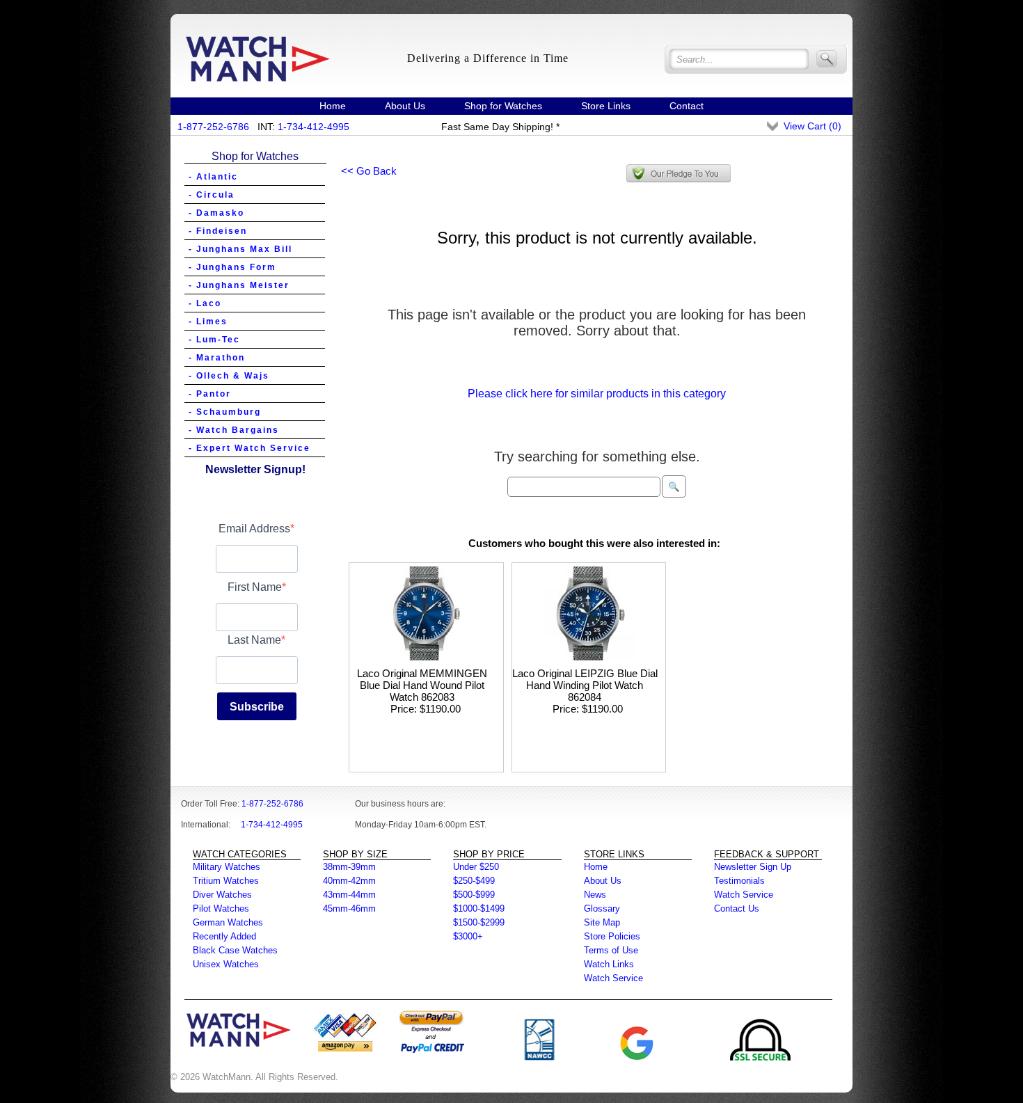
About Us (405, 105)
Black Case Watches (235, 950)
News (595, 894)
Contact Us (736, 908)
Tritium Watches (226, 880)
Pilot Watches (221, 908)
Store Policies (612, 936)
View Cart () (812, 126)
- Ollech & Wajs (229, 376)
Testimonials (739, 880)
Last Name (254, 640)
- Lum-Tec (214, 339)
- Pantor (210, 394)
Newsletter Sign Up (752, 867)
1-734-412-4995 (313, 126)
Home (332, 105)
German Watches (228, 922)
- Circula (212, 195)
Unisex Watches (226, 964)
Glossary (602, 908)
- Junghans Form (232, 267)
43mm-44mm (349, 894)
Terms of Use (611, 950)
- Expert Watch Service (249, 448)
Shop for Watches (503, 105)
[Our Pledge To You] (678, 173)
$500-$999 (474, 894)
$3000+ (468, 936)
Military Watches (226, 867)
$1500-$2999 (479, 922)
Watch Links (609, 964)
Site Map (602, 922)
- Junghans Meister (239, 285)
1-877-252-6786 (213, 126)
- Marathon (217, 358)
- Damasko (216, 213)
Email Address (254, 528)
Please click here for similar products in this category (597, 393)
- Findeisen (218, 231)
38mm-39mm (349, 867)
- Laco (205, 303)
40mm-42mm (349, 880)
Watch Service (613, 978)
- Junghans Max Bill (240, 249)
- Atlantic (213, 177)
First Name (255, 587)
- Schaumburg (225, 412)
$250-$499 (474, 880)
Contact (686, 105)
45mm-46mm (349, 908)
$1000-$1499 (479, 908)
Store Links (606, 105)
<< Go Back (369, 171)
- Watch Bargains (234, 430)
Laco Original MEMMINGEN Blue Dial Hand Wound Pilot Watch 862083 (422, 685)
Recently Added (224, 936)
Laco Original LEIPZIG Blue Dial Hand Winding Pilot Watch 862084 (585, 685)
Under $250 (476, 867)
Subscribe (257, 707)
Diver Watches (222, 894)
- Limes (208, 321)
